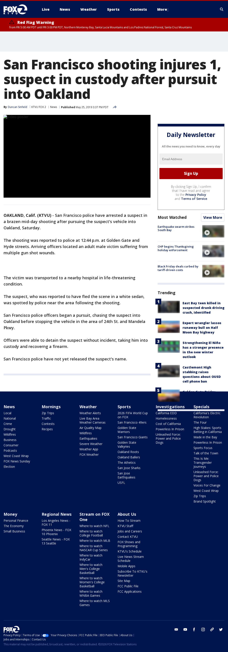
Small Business (14, 531)
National (10, 418)
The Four (200, 422)
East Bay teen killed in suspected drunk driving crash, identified (203, 308)
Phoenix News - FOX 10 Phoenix (56, 532)
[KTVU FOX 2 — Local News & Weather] (18, 9)
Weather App (88, 449)
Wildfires (10, 434)
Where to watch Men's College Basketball (90, 569)
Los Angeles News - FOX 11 (56, 522)
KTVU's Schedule (130, 551)
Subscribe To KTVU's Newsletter (132, 573)
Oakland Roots (128, 452)
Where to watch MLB (94, 540)
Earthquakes (88, 438)
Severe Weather (90, 444)
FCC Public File (128, 586)
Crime (8, 424)
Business (10, 440)
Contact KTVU (128, 536)
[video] (213, 231)
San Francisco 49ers (132, 422)
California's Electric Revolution (206, 415)
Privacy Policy (195, 194)
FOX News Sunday (17, 461)
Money (10, 514)
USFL (121, 482)
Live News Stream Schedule (131, 559)
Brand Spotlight (204, 501)
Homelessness (166, 418)
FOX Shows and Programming (129, 544)
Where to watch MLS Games (94, 603)
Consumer (11, 445)
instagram (203, 629)
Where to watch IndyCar (90, 557)
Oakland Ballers (129, 457)
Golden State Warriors (127, 430)
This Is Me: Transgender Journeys (202, 462)
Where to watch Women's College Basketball (92, 582)
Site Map (124, 581)
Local (7, 413)
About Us (127, 514)
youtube (185, 629)
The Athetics (127, 462)
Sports (124, 406)
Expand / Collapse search (221, 9)
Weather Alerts (90, 413)
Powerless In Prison (170, 429)
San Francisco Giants (133, 437)
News (53, 107)
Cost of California (168, 424)
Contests (48, 424)
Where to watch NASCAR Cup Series (93, 548)
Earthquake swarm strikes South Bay (176, 228)
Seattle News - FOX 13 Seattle (56, 541)
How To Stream (129, 520)
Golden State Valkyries (127, 444)
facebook (194, 629)
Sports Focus (202, 448)
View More (212, 217)
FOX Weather (89, 454)
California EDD (166, 413)
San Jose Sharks (129, 468)
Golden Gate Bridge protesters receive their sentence (203, 396)
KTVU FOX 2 (38, 107)
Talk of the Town (205, 453)
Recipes (47, 429)
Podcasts (10, 450)
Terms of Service (194, 199)
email (176, 629)
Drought (10, 429)
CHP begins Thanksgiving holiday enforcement (176, 248)
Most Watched (172, 217)
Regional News (56, 514)
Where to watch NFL (94, 526)
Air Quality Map (90, 428)
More (162, 9)
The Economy (14, 526)
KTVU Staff (125, 526)
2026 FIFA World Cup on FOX (133, 415)
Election (9, 466)
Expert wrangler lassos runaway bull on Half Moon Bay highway (202, 327)
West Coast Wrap (16, 456)
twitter (220, 629)
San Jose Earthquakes (126, 475)
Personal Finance (16, 520)
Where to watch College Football (91, 533)
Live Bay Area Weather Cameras (92, 420)
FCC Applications (130, 591)
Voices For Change (206, 485)
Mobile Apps (126, 566)
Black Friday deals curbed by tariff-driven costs (178, 268)
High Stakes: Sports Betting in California (207, 430)
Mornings (51, 406)
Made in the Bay (205, 437)
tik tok (212, 629)
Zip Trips (48, 413)
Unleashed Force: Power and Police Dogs (168, 438)
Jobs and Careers (130, 531)
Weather (88, 406)
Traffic (46, 418)
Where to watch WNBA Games (90, 593)
